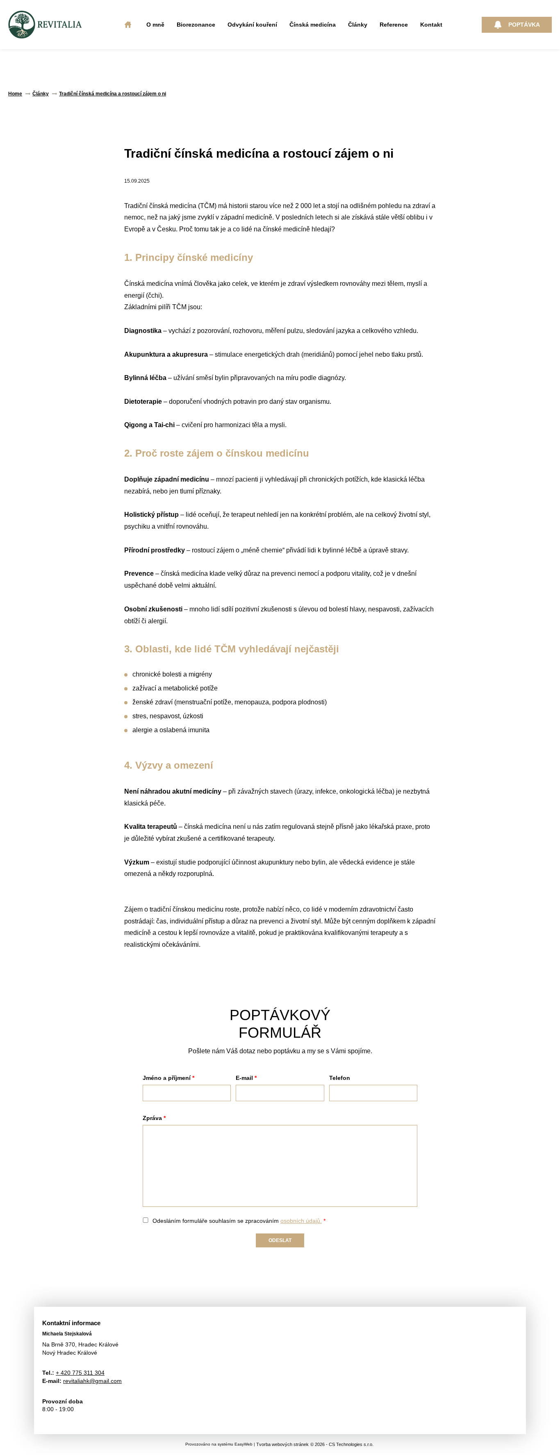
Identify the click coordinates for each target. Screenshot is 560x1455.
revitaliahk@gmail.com (92, 1381)
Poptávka (524, 24)
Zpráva (152, 1118)
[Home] (128, 25)
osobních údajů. (301, 1220)
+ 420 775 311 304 (80, 1372)
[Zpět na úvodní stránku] (45, 24)
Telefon (339, 1078)
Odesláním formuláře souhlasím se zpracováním (237, 1221)
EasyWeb (243, 1444)
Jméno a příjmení (167, 1078)
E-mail (244, 1078)
